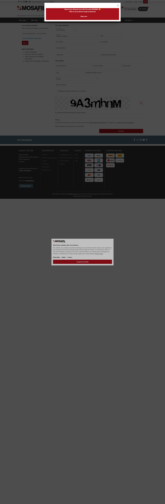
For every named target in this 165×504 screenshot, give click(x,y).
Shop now (83, 16)
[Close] (118, 5)
